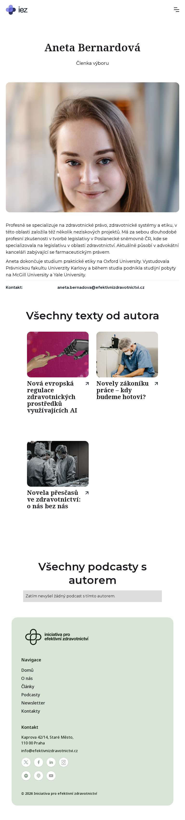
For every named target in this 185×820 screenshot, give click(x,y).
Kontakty (30, 711)
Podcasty (30, 694)
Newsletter (33, 703)
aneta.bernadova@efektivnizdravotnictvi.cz (101, 287)
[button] (176, 9)
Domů (27, 670)
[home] (31, 10)
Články (27, 686)
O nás (27, 678)
